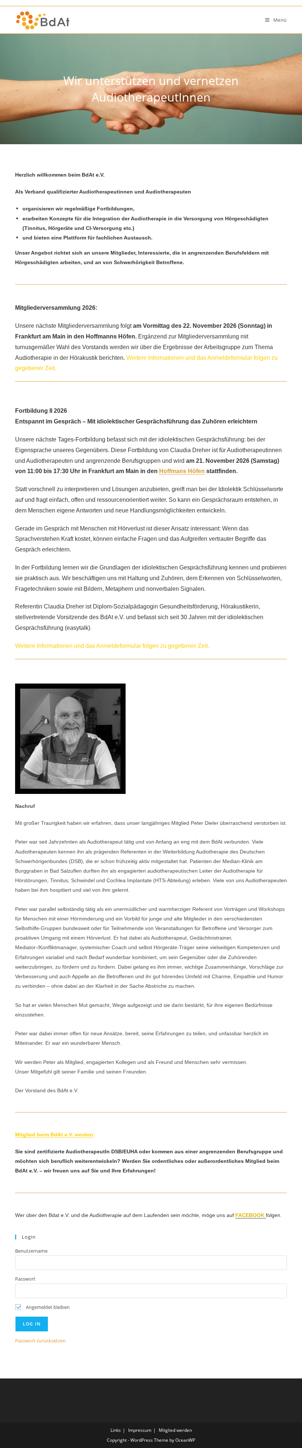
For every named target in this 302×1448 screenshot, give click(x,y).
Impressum (139, 1430)
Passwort (25, 1278)
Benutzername (31, 1251)
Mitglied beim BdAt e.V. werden (54, 1135)
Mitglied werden (175, 1430)
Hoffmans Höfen (182, 471)
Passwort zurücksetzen (40, 1340)
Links (115, 1430)
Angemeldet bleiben (47, 1307)
